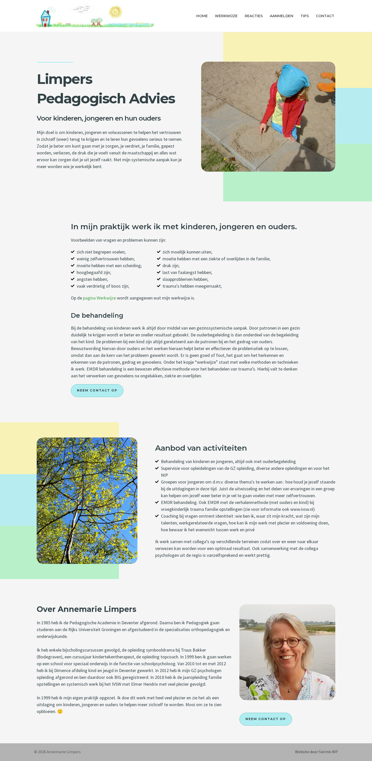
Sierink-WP (328, 751)
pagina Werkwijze (100, 298)
